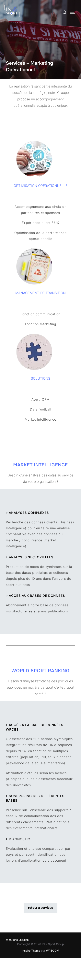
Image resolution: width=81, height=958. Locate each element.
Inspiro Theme (31, 950)
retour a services (40, 908)
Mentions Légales (17, 939)
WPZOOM (52, 950)
